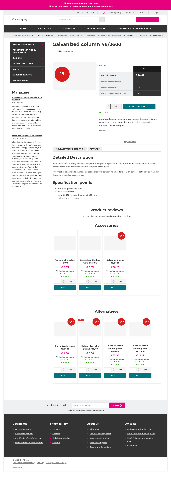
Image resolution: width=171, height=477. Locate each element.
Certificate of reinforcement (28, 438)
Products (43, 28)
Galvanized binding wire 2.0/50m (90, 261)
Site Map (40, 463)
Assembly (132, 445)
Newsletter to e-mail (56, 405)
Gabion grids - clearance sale (134, 28)
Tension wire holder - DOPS (65, 261)
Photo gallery (115, 12)
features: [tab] (95, 149)
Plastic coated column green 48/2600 (140, 348)
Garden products (22, 75)
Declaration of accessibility (24, 463)
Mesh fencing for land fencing (27, 136)
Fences (56, 429)
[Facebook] (100, 12)
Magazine (20, 92)
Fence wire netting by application (24, 51)
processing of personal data (92, 410)
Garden (56, 442)
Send (116, 405)
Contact (142, 12)
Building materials (23, 64)
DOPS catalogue (23, 429)
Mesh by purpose (96, 28)
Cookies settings (59, 463)
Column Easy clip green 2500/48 (90, 347)
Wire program (20, 80)
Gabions (17, 58)
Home (23, 28)
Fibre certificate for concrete (29, 442)
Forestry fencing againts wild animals (27, 99)
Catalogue (69, 28)
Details (102, 130)
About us (130, 12)
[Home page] (20, 19)
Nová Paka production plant (141, 433)
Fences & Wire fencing (24, 44)
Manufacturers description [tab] (69, 149)
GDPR (48, 463)
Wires (16, 69)
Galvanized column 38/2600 (65, 347)
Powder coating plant (100, 433)
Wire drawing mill (98, 442)
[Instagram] (104, 13)
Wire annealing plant (100, 438)
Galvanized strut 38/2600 (115, 261)
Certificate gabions (24, 433)
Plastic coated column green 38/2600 (115, 348)
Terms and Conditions (100, 447)
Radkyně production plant (140, 429)
